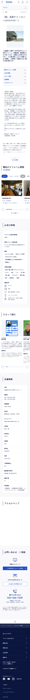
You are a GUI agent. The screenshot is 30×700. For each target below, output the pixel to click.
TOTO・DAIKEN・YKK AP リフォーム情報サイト (9, 663)
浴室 (23, 176)
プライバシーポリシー (7, 688)
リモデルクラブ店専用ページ (9, 668)
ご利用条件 (5, 684)
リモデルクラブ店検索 (18, 625)
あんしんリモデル (7, 633)
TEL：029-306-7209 (9, 397)
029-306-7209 (15, 598)
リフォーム (9, 625)
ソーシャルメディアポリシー (8, 692)
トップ (2, 625)
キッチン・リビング (14, 176)
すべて (4, 176)
